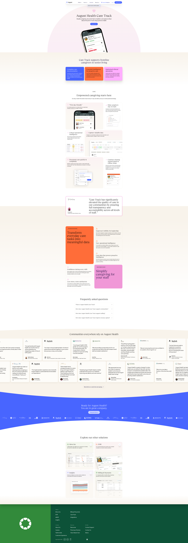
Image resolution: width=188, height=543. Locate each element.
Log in (113, 2)
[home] (69, 2)
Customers (91, 2)
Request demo (118, 2)
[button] (80, 2)
